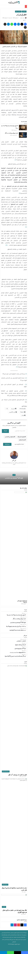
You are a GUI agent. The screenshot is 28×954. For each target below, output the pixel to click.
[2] (20, 193)
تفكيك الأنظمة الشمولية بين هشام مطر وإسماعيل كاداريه (14, 478)
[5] (17, 367)
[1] (15, 160)
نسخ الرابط (7, 444)
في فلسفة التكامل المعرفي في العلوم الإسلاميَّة (22, 601)
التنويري (24, 11)
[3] (26, 227)
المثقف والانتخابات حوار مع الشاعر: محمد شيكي (17, 775)
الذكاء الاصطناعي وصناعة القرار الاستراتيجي (11, 133)
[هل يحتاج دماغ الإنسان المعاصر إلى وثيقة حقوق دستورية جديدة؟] (23, 127)
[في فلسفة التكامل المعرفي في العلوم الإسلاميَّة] (21, 545)
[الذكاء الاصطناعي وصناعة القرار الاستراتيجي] (23, 135)
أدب (14, 474)
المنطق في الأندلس (9, 437)
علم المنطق (22, 440)
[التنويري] (14, 2)
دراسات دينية (18, 11)
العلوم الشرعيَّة (21, 437)
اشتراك (5, 431)
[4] (6, 245)
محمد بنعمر (14, 461)
